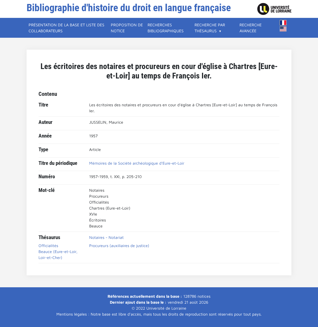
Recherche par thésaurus (210, 28)
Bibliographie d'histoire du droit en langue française (129, 8)
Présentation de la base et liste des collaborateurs (66, 28)
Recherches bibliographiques (166, 28)
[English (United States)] (283, 29)
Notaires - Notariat (106, 237)
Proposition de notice (127, 28)
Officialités (48, 245)
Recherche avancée (250, 28)
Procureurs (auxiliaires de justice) (119, 245)
